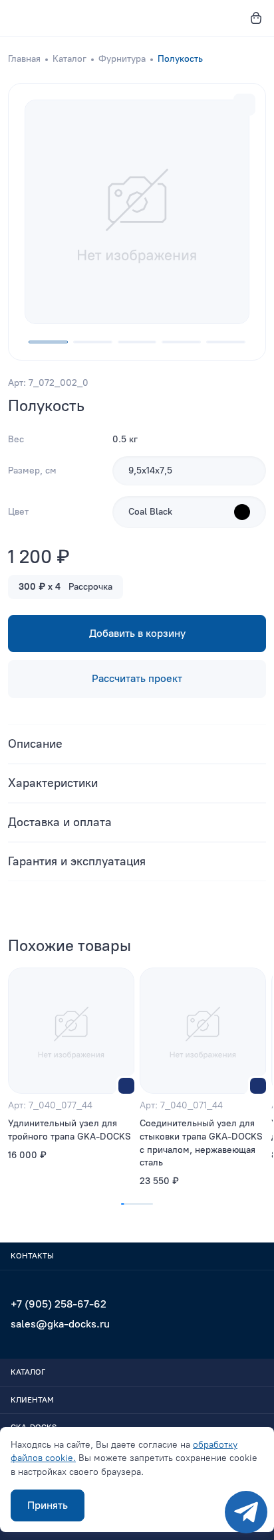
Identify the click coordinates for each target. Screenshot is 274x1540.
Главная (24, 58)
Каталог (69, 58)
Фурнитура (122, 58)
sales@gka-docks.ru (60, 1324)
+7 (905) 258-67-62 (58, 1304)
